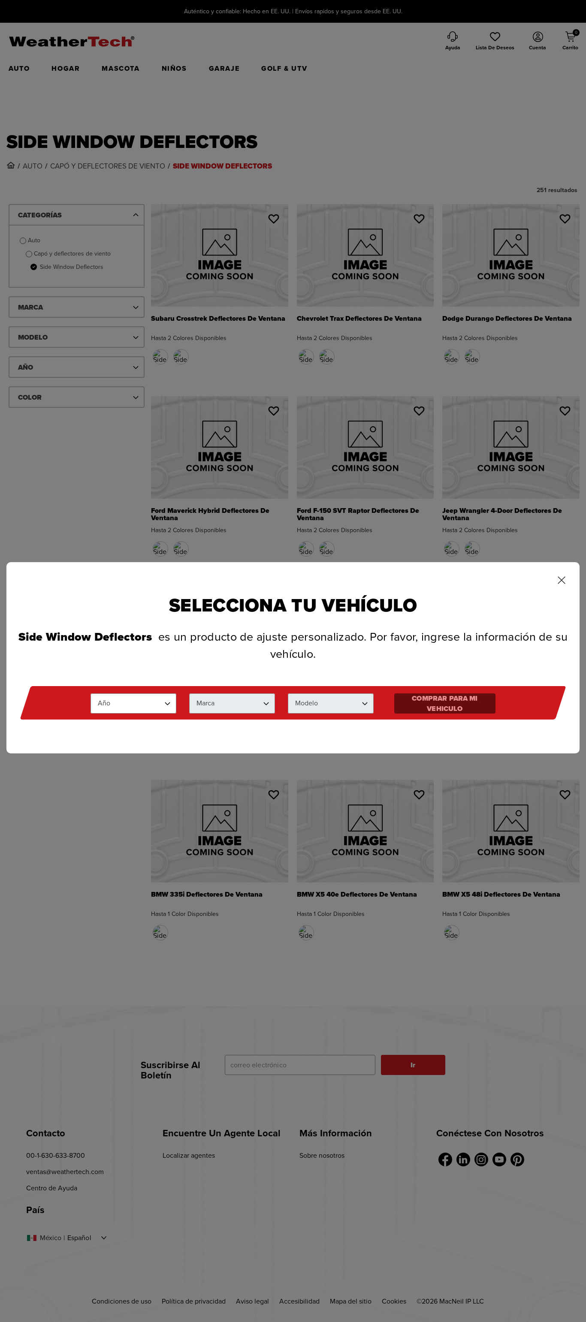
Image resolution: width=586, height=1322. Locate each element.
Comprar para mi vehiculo (444, 703)
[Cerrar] (561, 581)
